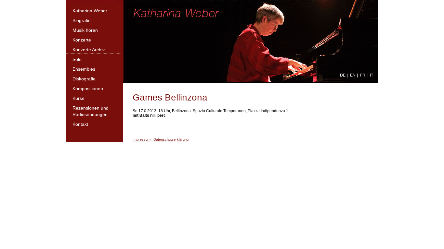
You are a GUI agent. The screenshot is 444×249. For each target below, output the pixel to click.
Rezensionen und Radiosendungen (90, 111)
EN (353, 75)
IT (371, 75)
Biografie (81, 20)
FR (362, 75)
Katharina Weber (89, 10)
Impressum (141, 139)
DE (343, 75)
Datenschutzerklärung (171, 139)
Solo (77, 59)
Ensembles (83, 69)
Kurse (78, 98)
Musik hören (85, 30)
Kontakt (80, 124)
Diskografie (84, 78)
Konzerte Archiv (88, 49)
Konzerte (81, 39)
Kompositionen (87, 88)
